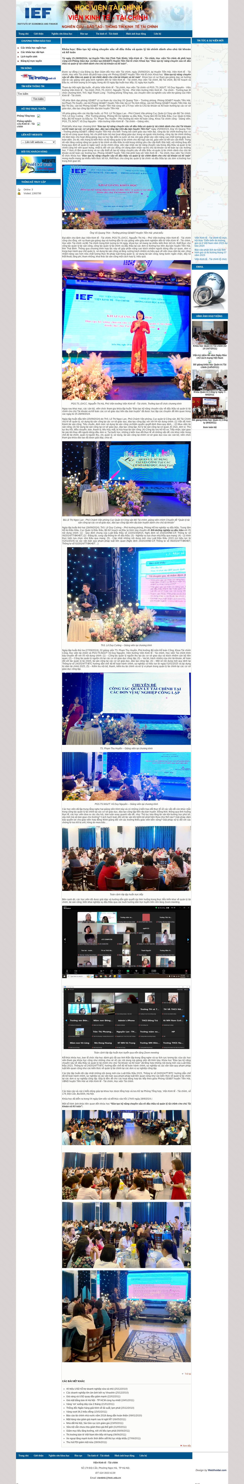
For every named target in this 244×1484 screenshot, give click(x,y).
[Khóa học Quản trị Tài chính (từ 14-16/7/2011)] (210, 344)
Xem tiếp (187, 1446)
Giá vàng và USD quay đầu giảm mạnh (86, 1396)
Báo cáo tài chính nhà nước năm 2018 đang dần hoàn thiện (97, 1415)
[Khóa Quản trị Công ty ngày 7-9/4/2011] (210, 390)
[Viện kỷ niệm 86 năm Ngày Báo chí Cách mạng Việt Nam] (209, 353)
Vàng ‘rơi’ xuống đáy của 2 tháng (83, 1404)
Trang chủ (23, 33)
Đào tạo (84, 33)
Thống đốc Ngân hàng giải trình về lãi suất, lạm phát (93, 1408)
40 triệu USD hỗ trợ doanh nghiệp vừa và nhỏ (90, 1389)
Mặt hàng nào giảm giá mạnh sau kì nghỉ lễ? (89, 1419)
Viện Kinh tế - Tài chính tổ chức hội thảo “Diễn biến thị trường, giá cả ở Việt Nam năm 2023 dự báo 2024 (211, 232)
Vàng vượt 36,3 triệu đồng (80, 1411)
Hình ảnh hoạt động (136, 33)
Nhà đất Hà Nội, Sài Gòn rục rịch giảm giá (88, 1423)
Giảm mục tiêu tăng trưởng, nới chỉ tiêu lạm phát (91, 1430)
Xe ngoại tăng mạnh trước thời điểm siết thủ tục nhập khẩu (97, 1438)
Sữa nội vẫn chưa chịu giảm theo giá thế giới (89, 1427)
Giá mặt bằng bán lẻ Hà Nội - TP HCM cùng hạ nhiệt (93, 1400)
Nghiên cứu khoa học (61, 33)
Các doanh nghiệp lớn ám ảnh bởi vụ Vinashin (90, 1392)
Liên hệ (157, 33)
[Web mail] (210, 310)
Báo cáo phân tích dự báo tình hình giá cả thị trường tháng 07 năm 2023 (210, 243)
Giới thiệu (38, 33)
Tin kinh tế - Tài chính (107, 33)
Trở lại (188, 1374)
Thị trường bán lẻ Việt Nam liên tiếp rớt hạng (89, 1434)
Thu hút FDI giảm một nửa (80, 1442)
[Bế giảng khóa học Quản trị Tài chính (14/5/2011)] (209, 362)
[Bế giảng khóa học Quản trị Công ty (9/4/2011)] (210, 418)
